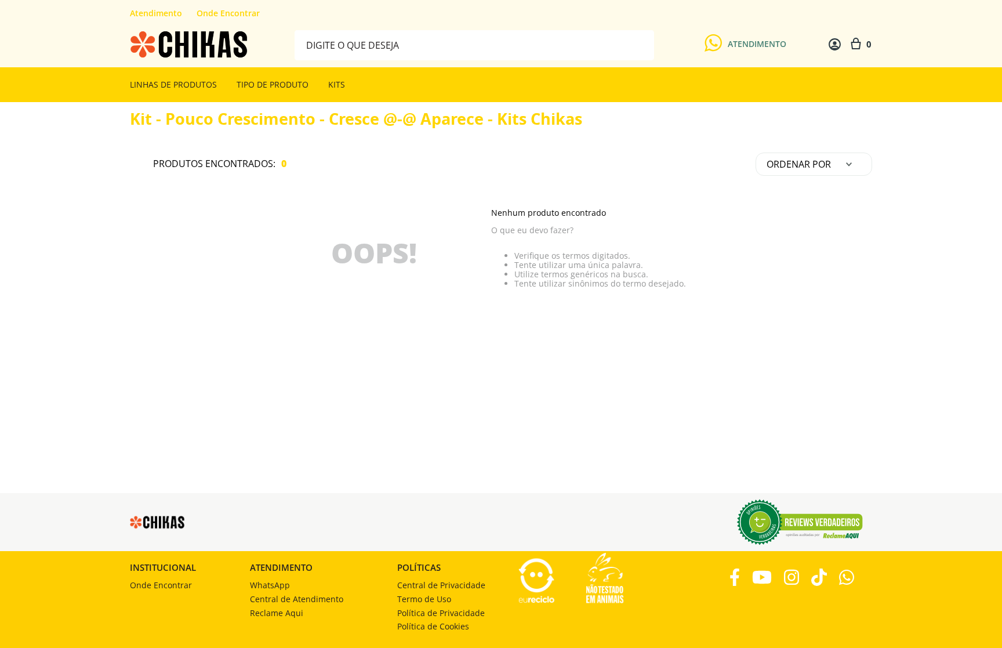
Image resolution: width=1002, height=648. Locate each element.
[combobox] (474, 44)
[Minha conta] (834, 44)
